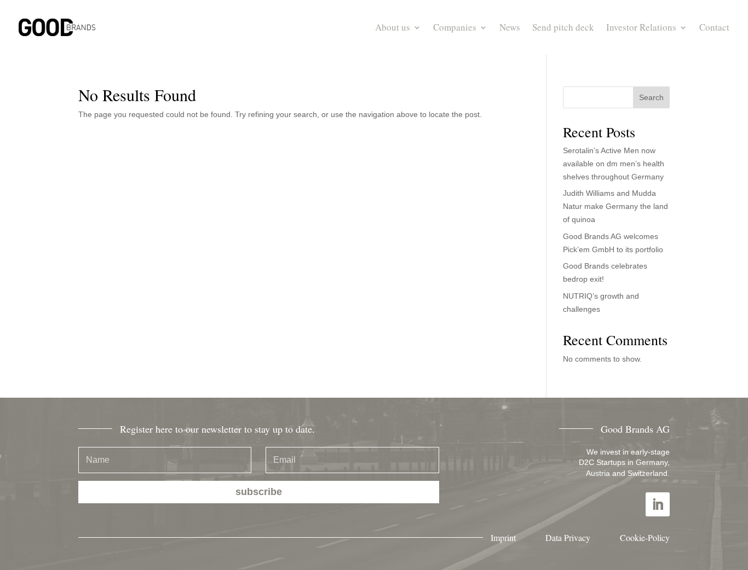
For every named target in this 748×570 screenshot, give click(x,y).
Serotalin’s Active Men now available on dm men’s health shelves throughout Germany (613, 163)
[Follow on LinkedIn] (658, 504)
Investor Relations (641, 27)
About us (392, 27)
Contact (714, 27)
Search (651, 97)
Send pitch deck (563, 27)
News (509, 27)
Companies (454, 27)
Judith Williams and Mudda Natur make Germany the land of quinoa (615, 206)
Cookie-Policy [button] (645, 537)
